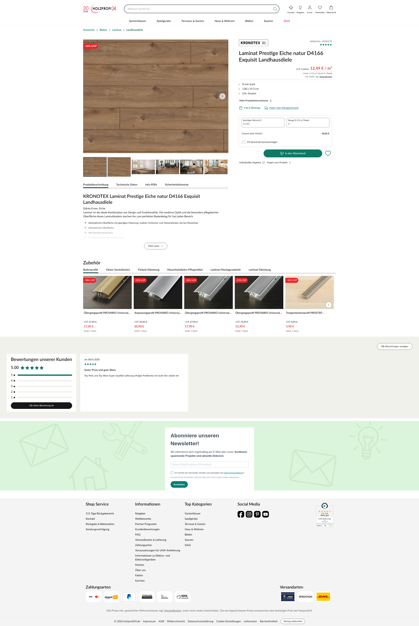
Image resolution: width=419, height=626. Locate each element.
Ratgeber (140, 513)
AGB (161, 621)
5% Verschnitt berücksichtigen (262, 142)
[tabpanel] (156, 221)
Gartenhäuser (137, 21)
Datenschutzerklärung (200, 621)
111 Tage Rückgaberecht (100, 513)
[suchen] (275, 9)
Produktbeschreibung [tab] (95, 184)
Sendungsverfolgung (97, 529)
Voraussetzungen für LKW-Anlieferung (157, 550)
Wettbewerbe (143, 519)
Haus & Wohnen (225, 21)
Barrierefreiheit (269, 621)
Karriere (140, 580)
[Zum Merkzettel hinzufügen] (328, 153)
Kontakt (90, 519)
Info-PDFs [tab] (151, 184)
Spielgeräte (164, 21)
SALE (287, 21)
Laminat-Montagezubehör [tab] (226, 269)
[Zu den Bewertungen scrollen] (326, 44)
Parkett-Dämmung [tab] (148, 269)
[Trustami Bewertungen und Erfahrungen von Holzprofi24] (324, 514)
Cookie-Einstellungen (228, 621)
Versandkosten (325, 77)
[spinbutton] (263, 122)
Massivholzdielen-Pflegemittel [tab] (185, 269)
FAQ (137, 534)
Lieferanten (250, 621)
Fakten (139, 575)
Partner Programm (146, 524)
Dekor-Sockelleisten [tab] (118, 269)
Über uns (140, 570)
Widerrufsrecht (176, 621)
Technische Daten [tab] (126, 184)
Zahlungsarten (143, 545)
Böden (249, 21)
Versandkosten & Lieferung (150, 540)
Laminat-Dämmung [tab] (260, 269)
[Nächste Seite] (223, 167)
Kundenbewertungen (147, 529)
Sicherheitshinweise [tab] (177, 184)
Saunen (268, 21)
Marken (139, 565)
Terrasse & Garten (192, 21)
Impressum (149, 621)
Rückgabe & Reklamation (100, 524)
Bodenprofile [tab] (90, 269)
